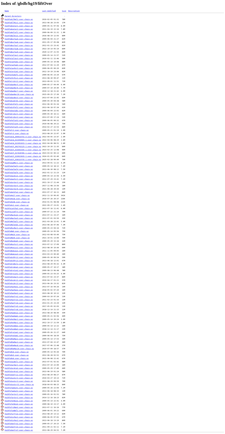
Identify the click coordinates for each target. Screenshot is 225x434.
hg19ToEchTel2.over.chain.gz (19, 107)
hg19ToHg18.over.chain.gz (17, 199)
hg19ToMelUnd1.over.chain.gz (19, 225)
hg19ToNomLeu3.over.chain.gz (19, 254)
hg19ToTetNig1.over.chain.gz (19, 401)
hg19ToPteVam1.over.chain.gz (19, 336)
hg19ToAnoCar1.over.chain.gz (19, 26)
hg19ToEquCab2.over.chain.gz (19, 111)
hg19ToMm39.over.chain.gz (17, 238)
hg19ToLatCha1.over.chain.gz (19, 208)
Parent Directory (13, 16)
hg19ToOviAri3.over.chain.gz (19, 283)
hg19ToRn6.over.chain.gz (17, 358)
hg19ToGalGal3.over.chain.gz (19, 166)
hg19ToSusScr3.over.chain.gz (19, 381)
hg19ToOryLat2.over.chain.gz (19, 274)
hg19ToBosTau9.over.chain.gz (19, 52)
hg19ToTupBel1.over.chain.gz (19, 411)
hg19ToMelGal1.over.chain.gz (19, 221)
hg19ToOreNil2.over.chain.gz (19, 264)
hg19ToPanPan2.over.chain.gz (19, 290)
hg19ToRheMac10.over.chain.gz (19, 349)
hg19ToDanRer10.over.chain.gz (19, 94)
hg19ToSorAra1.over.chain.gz (19, 368)
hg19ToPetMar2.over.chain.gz (19, 323)
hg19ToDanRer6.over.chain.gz (19, 88)
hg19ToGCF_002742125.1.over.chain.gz (23, 146)
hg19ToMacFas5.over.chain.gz (19, 218)
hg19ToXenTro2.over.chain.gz (19, 424)
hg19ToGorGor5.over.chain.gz (19, 186)
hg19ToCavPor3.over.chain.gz (19, 68)
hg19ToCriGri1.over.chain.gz (19, 81)
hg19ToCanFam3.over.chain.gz (19, 65)
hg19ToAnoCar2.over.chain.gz (19, 29)
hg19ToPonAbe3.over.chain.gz (19, 329)
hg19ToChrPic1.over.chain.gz (19, 78)
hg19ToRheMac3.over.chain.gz (19, 342)
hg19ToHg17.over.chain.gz (17, 195)
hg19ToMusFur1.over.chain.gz (19, 244)
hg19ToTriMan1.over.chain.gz (19, 407)
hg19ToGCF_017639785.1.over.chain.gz (23, 153)
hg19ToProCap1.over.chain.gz (19, 332)
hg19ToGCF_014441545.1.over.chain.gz (23, 150)
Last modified (49, 11)
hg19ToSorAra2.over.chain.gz (19, 371)
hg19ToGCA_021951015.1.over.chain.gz (23, 143)
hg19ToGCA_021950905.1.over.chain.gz (23, 140)
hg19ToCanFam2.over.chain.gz (19, 62)
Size (64, 11)
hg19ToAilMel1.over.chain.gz (19, 19)
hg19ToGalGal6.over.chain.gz (19, 173)
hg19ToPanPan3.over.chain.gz (19, 293)
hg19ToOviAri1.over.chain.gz (19, 280)
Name (7, 11)
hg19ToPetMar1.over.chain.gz (19, 319)
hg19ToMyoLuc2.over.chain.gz (19, 248)
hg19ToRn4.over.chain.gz (17, 352)
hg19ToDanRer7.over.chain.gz (19, 91)
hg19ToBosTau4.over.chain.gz (19, 39)
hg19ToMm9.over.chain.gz (17, 231)
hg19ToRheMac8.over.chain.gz (19, 345)
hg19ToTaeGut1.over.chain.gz (19, 388)
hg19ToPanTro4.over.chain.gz (19, 303)
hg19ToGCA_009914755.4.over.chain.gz (23, 137)
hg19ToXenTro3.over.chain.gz (19, 427)
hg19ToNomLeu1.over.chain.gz (19, 251)
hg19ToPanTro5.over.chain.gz (19, 306)
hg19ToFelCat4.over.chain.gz (19, 124)
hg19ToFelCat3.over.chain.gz (19, 120)
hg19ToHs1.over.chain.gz (17, 205)
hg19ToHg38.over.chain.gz (17, 202)
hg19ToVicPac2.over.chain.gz (19, 420)
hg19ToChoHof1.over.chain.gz (19, 75)
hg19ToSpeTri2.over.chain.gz (19, 375)
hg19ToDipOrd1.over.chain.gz (19, 101)
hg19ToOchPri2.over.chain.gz (19, 257)
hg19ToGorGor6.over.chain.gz (19, 189)
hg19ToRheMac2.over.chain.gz (19, 339)
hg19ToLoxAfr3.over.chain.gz (19, 212)
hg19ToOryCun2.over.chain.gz (19, 270)
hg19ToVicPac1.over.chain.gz (19, 417)
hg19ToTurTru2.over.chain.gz (19, 414)
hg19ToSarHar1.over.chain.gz (19, 365)
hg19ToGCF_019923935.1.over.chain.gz (23, 156)
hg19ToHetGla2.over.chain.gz (19, 192)
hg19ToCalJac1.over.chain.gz (19, 55)
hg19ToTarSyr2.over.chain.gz (19, 398)
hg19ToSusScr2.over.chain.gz (19, 378)
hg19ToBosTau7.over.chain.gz (19, 45)
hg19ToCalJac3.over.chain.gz (19, 58)
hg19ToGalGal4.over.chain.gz (19, 169)
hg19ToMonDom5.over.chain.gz (19, 241)
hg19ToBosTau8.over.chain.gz (19, 49)
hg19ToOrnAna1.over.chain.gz (19, 267)
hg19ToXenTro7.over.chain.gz (19, 430)
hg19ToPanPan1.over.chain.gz (19, 287)
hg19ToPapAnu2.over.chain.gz (19, 313)
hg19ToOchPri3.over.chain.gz (19, 261)
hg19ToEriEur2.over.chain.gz (19, 117)
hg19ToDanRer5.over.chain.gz (19, 85)
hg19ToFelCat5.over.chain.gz (19, 127)
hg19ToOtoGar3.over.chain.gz (19, 277)
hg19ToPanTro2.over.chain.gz (19, 296)
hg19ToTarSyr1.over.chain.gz (19, 394)
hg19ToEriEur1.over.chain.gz (19, 114)
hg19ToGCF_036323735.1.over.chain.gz (23, 160)
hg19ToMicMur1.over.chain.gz (19, 228)
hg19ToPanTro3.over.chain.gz (19, 300)
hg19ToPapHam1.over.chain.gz (19, 316)
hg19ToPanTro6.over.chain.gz (19, 310)
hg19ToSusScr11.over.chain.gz (19, 384)
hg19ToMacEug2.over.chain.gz (19, 215)
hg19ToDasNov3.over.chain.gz (19, 98)
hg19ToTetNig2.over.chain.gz (19, 404)
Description (74, 11)
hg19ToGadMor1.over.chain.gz (19, 163)
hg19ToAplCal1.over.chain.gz (19, 32)
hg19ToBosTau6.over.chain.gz (19, 42)
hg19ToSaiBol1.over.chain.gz (19, 362)
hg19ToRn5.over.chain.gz (17, 355)
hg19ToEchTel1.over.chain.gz (19, 104)
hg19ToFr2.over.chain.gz (17, 130)
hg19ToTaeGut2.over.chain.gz (19, 391)
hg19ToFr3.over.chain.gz (17, 133)
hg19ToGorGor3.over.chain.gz (19, 182)
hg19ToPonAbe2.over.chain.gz (19, 326)
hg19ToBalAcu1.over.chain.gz (19, 36)
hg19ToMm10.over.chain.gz (17, 235)
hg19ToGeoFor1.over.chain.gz (19, 179)
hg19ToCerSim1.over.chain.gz (19, 72)
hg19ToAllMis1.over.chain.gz (19, 23)
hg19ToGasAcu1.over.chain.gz (19, 176)
